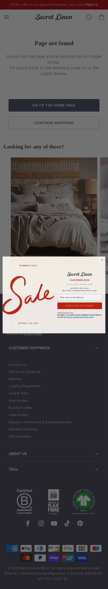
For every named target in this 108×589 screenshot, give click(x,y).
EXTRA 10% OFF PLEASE (80, 305)
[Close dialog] (102, 259)
